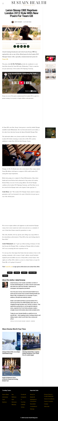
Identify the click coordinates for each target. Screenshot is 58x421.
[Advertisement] (21, 113)
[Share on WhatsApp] (24, 46)
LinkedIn (33, 321)
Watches (14, 404)
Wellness (14, 397)
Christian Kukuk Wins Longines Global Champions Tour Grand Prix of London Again (30, 353)
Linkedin (23, 404)
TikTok (22, 407)
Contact (46, 404)
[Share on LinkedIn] (21, 46)
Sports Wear (5, 394)
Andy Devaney (18, 21)
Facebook (23, 394)
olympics (24, 272)
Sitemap (32, 409)
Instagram (23, 397)
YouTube (23, 402)
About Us (32, 394)
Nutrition (4, 402)
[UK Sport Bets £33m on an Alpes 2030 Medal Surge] (11, 341)
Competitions (33, 406)
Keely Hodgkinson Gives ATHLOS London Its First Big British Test (10, 379)
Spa (13, 394)
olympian (16, 272)
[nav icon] (3, 3)
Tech (3, 399)
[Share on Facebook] (14, 46)
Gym (13, 399)
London (10, 272)
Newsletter (33, 404)
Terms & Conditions (49, 399)
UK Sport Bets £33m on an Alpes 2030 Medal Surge (11, 352)
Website (28, 321)
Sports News (32, 272)
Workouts (14, 402)
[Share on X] (18, 46)
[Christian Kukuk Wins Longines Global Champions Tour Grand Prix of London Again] (31, 341)
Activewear (5, 397)
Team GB (5, 59)
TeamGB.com (8, 267)
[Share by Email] (28, 46)
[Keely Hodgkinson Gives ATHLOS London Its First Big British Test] (11, 367)
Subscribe (46, 406)
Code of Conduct (48, 401)
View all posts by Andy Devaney (18, 321)
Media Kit (32, 397)
